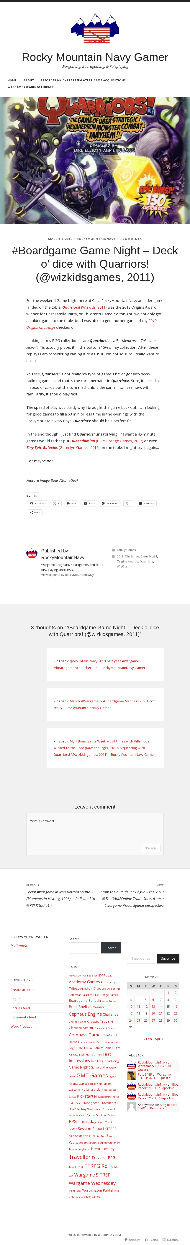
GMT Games (92, 1075)
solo (71, 1136)
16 (175, 1006)
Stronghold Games (89, 1142)
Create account (23, 989)
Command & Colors (104, 1028)
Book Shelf (78, 1006)
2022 (109, 975)
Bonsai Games (109, 1000)
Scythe (73, 1129)
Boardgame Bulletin (85, 1000)
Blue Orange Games (105, 995)
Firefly (99, 1054)
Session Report (91, 1128)
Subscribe (168, 958)
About (28, 80)
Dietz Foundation (107, 1042)
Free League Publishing (105, 1061)
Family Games (126, 550)
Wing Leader (75, 1190)
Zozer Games (92, 1196)
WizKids (122, 566)
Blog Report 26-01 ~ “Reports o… (158, 1086)
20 (153, 1013)
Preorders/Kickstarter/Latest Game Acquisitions (83, 80)
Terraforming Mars (79, 1149)
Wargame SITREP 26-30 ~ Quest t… (155, 1067)
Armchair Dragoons (93, 989)
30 (175, 1020)
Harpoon (93, 1083)
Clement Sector (81, 1027)
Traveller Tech (76, 1167)
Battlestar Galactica (80, 995)
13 (153, 1006)
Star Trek (101, 1136)
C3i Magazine (96, 1007)
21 (160, 1013)
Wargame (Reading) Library (31, 87)
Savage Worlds (105, 1121)
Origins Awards (127, 561)
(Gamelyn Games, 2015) (63, 447)
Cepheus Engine (85, 1014)
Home (12, 80)
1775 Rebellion (89, 975)
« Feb (147, 1039)
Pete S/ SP (145, 1074)
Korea (116, 1096)
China (83, 1021)
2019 (120, 556)
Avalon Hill (113, 988)
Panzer (91, 1115)
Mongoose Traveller (98, 1103)
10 (130, 1006)
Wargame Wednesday (92, 1183)
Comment (151, 848)
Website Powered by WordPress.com (94, 1235)
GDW (72, 1076)
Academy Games (84, 981)
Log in (15, 999)
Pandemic (81, 1115)
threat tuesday (102, 1148)
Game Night (148, 556)
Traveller (80, 1156)
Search (74, 939)
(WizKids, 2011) (84, 307)
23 (175, 1013)
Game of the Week (103, 1067)
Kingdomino (105, 1096)
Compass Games (86, 1035)
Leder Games (76, 1103)
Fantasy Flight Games (82, 1054)
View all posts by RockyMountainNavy (67, 575)
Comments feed (23, 1017)
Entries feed (20, 1008)
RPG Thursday (82, 1121)
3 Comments (131, 239)
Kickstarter (87, 1096)
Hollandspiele (91, 1089)
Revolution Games (105, 1115)
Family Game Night (107, 1048)
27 (153, 1020)
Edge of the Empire (81, 1048)
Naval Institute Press (98, 1109)
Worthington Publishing (100, 1190)
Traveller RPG (103, 1157)
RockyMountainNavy (96, 239)
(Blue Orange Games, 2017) (106, 440)
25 (138, 1020)
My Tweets (19, 945)
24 (130, 1020)
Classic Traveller (101, 1021)
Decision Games (87, 1042)
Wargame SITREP (92, 1175)
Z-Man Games (76, 1196)
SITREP (111, 1128)
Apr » (159, 1039)
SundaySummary (110, 1142)
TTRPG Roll (97, 1166)
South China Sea (85, 1136)
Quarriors (146, 561)
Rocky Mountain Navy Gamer (95, 57)
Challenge (132, 556)
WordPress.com (23, 1026)
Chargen (74, 1021)
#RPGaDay (75, 975)
